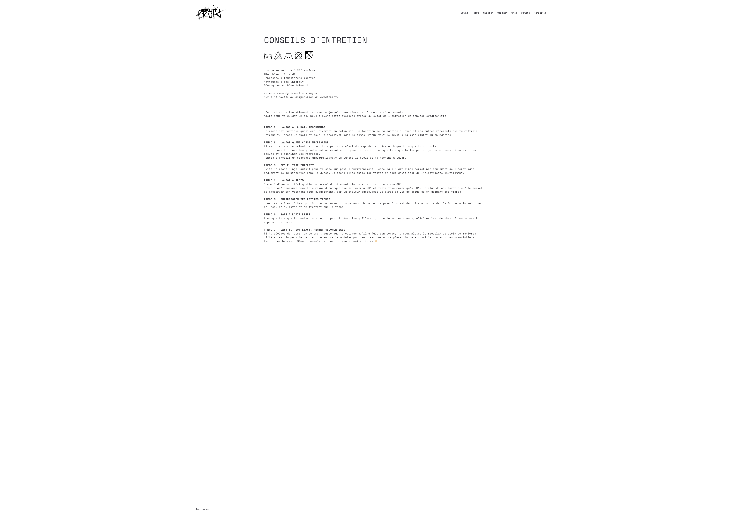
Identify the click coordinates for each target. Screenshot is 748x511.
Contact (502, 12)
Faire (475, 12)
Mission (488, 12)
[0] (538, 12)
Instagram (202, 509)
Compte (525, 12)
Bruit (464, 12)
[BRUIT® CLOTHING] (211, 12)
